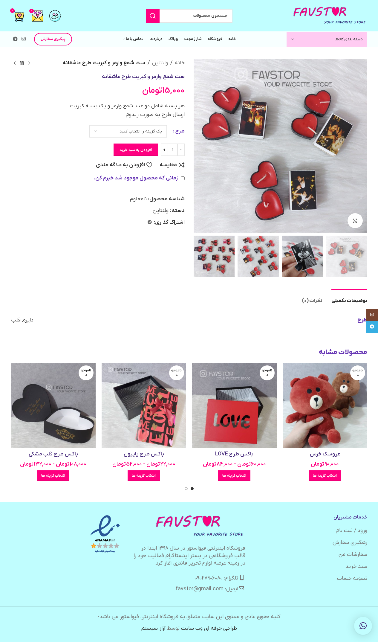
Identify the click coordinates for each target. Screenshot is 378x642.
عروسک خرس (325, 454)
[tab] (349, 298)
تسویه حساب (352, 578)
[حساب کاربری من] (55, 16)
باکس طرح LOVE (234, 454)
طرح (180, 131)
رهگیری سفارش (350, 542)
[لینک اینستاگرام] (24, 39)
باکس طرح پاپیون (144, 454)
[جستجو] (153, 16)
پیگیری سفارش (53, 39)
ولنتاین (160, 63)
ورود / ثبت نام (351, 530)
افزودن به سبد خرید (136, 150)
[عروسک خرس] (325, 405)
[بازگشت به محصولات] (21, 63)
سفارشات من (353, 554)
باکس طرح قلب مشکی (53, 454)
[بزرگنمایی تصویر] (355, 220)
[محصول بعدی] (14, 63)
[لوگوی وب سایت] (330, 15)
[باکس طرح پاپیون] (144, 405)
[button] (363, 626)
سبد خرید (356, 566)
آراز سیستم (153, 628)
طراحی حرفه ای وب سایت (209, 628)
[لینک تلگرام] (15, 39)
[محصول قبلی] (29, 63)
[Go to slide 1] (192, 488)
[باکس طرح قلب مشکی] (53, 405)
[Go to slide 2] (186, 488)
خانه (180, 63)
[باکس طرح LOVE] (234, 405)
